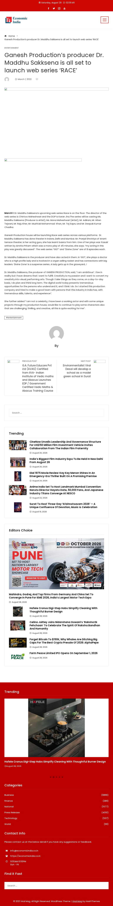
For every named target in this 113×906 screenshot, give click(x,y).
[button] (50, 777)
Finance (56, 800)
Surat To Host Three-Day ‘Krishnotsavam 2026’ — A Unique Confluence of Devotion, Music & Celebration (63, 505)
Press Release (56, 812)
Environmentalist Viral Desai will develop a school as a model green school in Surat (77, 369)
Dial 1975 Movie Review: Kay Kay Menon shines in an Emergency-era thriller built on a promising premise (63, 474)
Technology (56, 818)
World (56, 824)
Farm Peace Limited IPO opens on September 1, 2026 (64, 653)
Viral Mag (77, 901)
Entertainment (11, 48)
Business (56, 795)
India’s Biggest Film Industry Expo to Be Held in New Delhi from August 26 (66, 460)
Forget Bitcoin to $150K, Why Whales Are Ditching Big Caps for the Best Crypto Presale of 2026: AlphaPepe (64, 641)
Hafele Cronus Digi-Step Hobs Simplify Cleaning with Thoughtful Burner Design (63, 609)
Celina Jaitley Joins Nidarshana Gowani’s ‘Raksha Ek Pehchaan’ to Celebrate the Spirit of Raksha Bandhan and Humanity (65, 625)
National (56, 806)
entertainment (14, 317)
